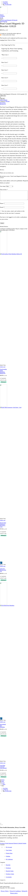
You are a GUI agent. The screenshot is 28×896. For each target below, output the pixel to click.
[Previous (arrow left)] (0, 824)
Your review (4, 189)
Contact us (5, 789)
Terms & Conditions (15, 891)
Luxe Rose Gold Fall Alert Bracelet (3, 767)
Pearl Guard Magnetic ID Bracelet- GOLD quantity (12, 94)
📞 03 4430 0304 (7, 791)
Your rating (3, 186)
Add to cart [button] (2, 366)
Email (2, 207)
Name (2, 203)
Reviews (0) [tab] (3, 104)
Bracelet (5, 21)
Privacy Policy (5, 891)
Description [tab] (2, 102)
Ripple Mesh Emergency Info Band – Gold (3, 524)
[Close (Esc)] (0, 823)
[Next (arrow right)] (2, 824)
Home (1, 21)
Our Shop (5, 788)
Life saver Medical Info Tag (3, 570)
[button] (1, 14)
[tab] (14, 102)
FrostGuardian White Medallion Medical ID (3, 371)
